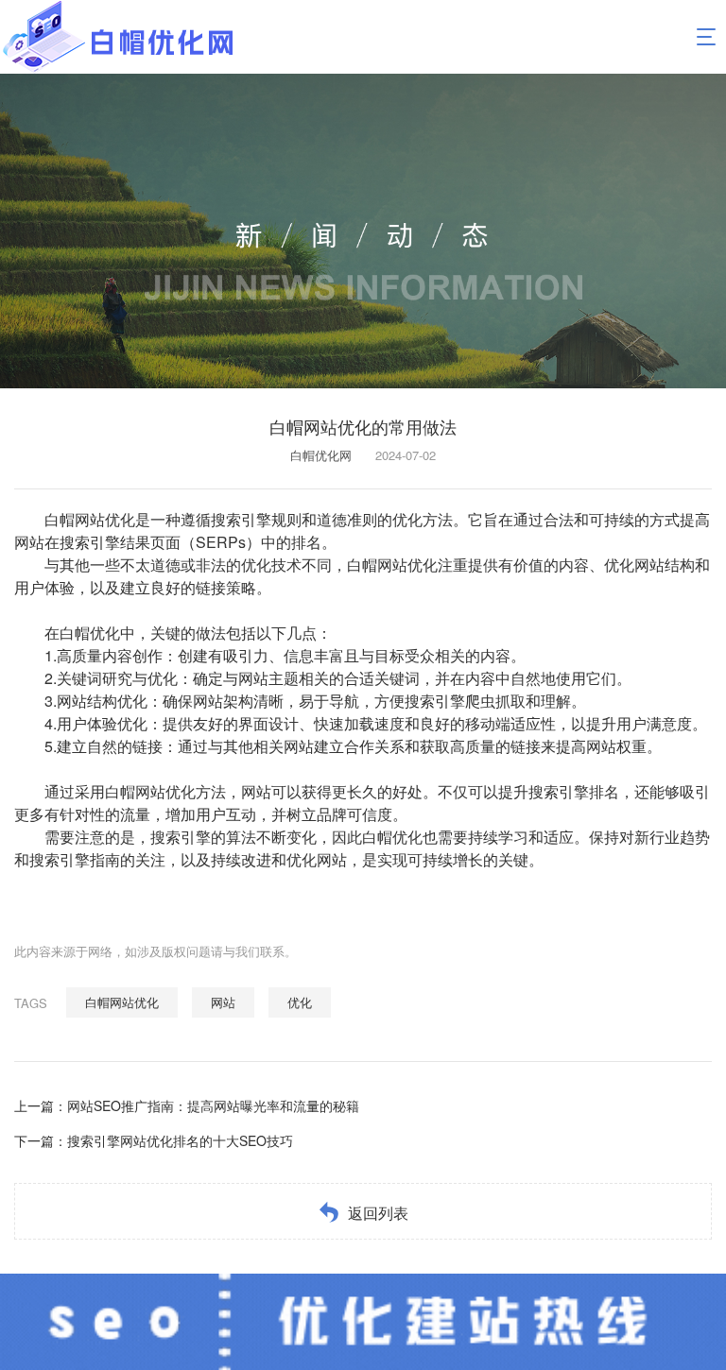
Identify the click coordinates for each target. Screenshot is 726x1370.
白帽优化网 (321, 455)
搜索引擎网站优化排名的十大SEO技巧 (180, 1140)
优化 (299, 1002)
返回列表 (378, 1213)
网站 (223, 1002)
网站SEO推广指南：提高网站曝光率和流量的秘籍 (213, 1105)
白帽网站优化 (122, 1002)
